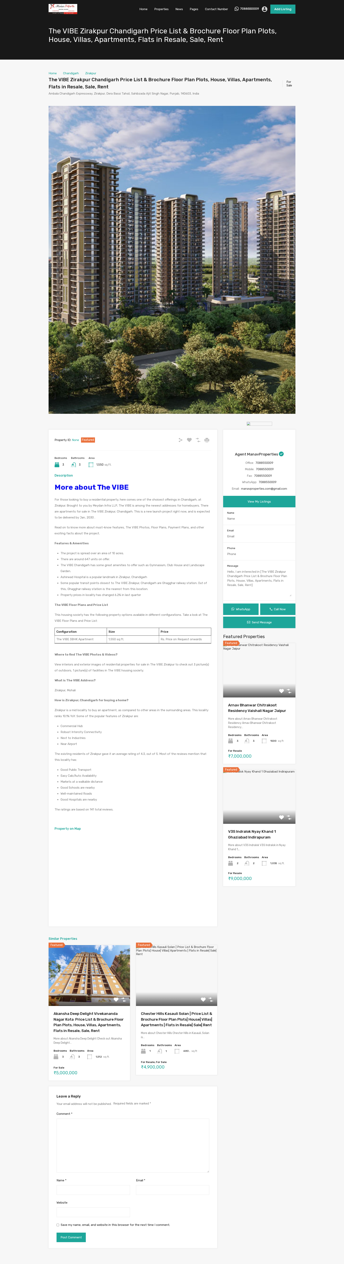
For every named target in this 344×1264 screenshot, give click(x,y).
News (179, 9)
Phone (231, 548)
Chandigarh (71, 73)
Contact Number (216, 9)
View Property (89, 994)
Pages (194, 9)
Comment (64, 1114)
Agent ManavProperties (257, 454)
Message (232, 565)
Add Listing (282, 9)
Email (140, 1180)
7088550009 (249, 9)
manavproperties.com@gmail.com (264, 488)
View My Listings (259, 501)
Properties (161, 9)
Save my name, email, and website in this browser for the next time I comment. (115, 1225)
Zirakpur (90, 73)
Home (143, 9)
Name (61, 1180)
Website (62, 1202)
